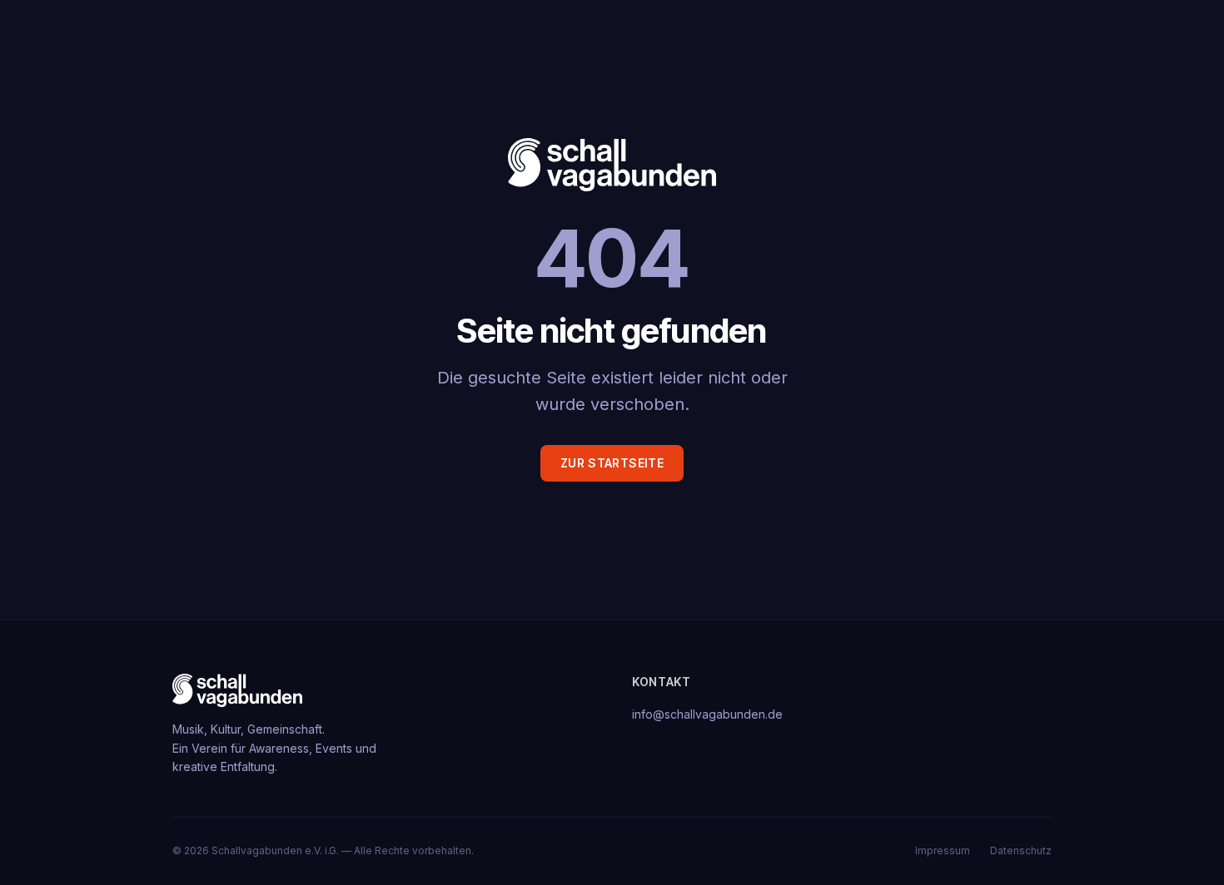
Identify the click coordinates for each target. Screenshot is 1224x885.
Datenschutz (1021, 850)
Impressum (942, 850)
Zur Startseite (612, 463)
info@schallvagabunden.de (707, 714)
